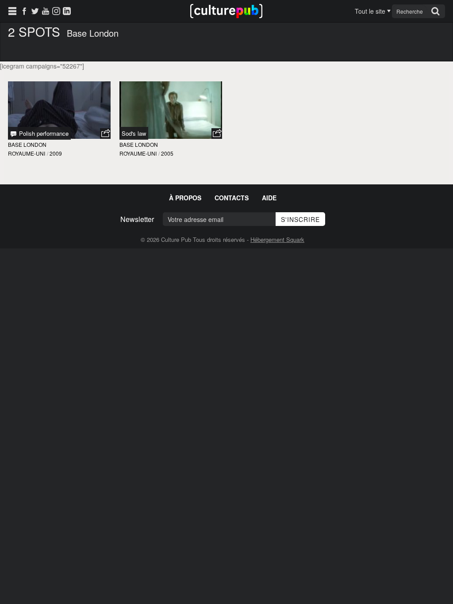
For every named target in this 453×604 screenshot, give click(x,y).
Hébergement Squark (277, 239)
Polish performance (43, 133)
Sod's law (134, 133)
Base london (27, 144)
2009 (56, 153)
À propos (185, 197)
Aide (269, 197)
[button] (105, 133)
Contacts (232, 197)
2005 (167, 153)
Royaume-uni (26, 153)
